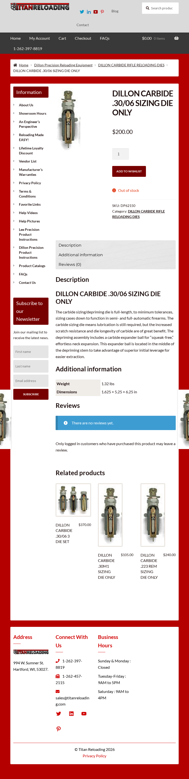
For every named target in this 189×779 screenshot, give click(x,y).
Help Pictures (29, 221)
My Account (39, 38)
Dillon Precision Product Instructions (31, 252)
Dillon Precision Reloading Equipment (63, 65)
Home (15, 38)
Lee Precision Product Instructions (29, 234)
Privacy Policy (30, 183)
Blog (114, 11)
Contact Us (27, 282)
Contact (83, 25)
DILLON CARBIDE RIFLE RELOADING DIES (131, 65)
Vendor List (27, 161)
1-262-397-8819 (27, 48)
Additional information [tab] (81, 255)
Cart (62, 38)
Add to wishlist (129, 171)
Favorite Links (30, 204)
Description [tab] (70, 245)
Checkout (83, 38)
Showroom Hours (32, 113)
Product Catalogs (32, 266)
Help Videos (28, 213)
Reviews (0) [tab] (70, 264)
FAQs (105, 38)
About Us (26, 105)
